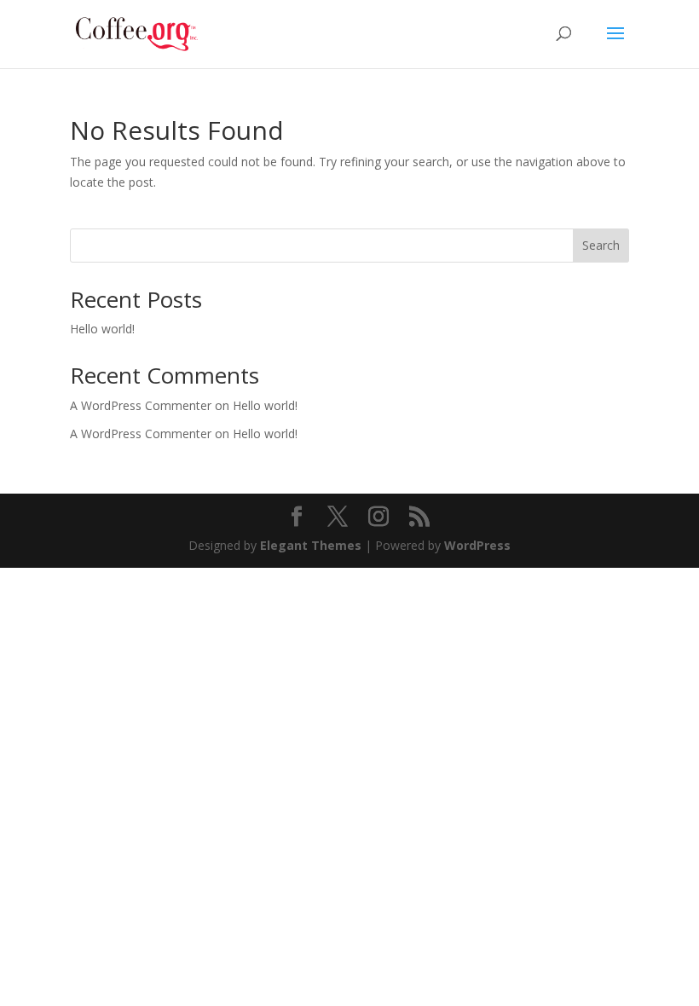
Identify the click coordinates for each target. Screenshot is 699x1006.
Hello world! (102, 329)
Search (601, 245)
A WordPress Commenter (140, 433)
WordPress (477, 545)
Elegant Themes (310, 545)
